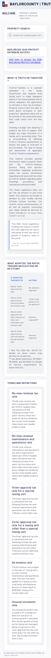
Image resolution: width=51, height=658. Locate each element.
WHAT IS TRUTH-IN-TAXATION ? (28, 17)
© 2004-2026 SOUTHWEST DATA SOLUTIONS (22, 653)
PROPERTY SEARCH (28, 13)
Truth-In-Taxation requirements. (24, 153)
